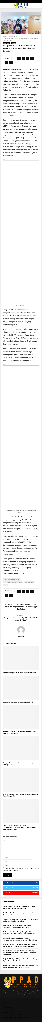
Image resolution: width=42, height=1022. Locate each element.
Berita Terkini (6, 43)
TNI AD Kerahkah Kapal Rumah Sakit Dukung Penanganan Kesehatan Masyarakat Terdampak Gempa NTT (19, 952)
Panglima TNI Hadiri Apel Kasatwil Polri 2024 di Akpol (21, 619)
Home (5, 1002)
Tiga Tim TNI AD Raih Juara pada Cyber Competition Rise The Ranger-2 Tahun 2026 (18, 926)
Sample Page (8, 1020)
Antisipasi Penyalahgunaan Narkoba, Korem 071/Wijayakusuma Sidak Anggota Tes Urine (21, 606)
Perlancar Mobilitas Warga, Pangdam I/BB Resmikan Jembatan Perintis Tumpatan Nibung (19, 933)
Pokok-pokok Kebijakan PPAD (13, 1015)
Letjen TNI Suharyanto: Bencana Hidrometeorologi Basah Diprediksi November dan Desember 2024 (20, 827)
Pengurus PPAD (8, 1012)
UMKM (5, 585)
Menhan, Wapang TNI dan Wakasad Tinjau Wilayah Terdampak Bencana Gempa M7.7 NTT (21, 966)
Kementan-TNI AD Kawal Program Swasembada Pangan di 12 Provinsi (20, 733)
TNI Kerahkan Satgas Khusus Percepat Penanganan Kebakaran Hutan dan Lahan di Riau (20, 939)
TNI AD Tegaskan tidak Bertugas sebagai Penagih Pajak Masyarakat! (20, 795)
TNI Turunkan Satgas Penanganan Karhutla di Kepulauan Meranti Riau (19, 914)
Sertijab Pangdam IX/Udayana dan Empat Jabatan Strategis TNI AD (20, 764)
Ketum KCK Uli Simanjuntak (12, 579)
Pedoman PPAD (8, 1010)
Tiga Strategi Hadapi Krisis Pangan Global (18, 702)
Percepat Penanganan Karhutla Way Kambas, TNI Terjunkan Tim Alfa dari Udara (20, 920)
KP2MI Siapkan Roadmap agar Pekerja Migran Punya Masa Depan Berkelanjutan (19, 907)
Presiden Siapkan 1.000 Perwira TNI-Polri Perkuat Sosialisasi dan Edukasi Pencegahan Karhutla (20, 945)
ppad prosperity (29, 582)
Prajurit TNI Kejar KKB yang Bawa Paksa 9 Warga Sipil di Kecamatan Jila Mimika (20, 960)
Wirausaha (13, 43)
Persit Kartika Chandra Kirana (13, 582)
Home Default (8, 1007)
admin (6, 54)
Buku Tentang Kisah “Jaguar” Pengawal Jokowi (19, 673)
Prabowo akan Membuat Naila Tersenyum (17, 1017)
